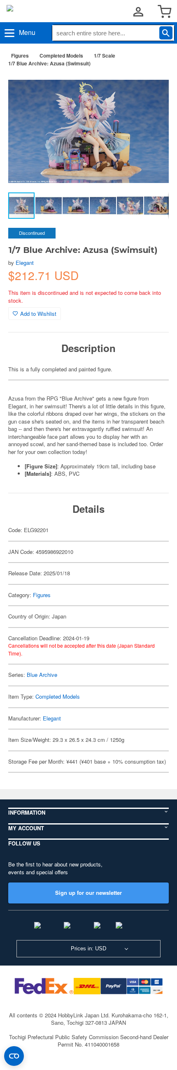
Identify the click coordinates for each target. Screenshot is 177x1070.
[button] (154, 86)
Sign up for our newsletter (88, 892)
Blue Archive (42, 675)
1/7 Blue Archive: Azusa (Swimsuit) (49, 63)
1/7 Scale (104, 55)
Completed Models (61, 55)
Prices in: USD (88, 948)
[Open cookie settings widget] (14, 1056)
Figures (20, 55)
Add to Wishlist (38, 313)
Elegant (25, 262)
